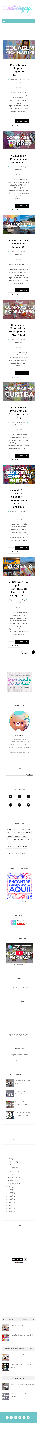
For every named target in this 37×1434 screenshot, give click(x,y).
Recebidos (18, 846)
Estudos (20, 839)
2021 (10, 1199)
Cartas (9, 832)
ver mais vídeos (19, 965)
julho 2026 (13, 1162)
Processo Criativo (21, 843)
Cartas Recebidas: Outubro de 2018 (22, 1335)
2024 (10, 1190)
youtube (28, 799)
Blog (17, 829)
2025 (10, 1187)
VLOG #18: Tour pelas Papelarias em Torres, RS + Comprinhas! (18, 588)
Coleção (17, 836)
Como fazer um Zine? (17, 1325)
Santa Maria (17, 849)
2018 (10, 1208)
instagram (19, 799)
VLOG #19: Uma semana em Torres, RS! (18, 243)
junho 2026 (13, 1177)
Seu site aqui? (19, 1060)
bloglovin (28, 808)
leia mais (28, 747)
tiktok (10, 808)
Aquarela (10, 829)
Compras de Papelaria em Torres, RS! (18, 159)
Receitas (25, 846)
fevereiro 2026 (14, 1180)
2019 (10, 1205)
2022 (10, 1196)
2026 (10, 1159)
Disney (9, 839)
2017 (10, 1211)
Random (9, 846)
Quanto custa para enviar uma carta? (22, 1384)
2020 (10, 1202)
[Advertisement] (19, 32)
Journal (28, 839)
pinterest (19, 808)
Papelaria (10, 843)
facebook (10, 799)
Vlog (23, 853)
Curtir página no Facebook (19, 987)
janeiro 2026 (14, 1184)
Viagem (17, 853)
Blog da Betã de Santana (20, 1055)
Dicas (24, 836)
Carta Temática (25, 829)
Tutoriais (10, 853)
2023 (10, 1193)
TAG (25, 849)
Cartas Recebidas (19, 832)
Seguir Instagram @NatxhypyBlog (19, 1035)
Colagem (9, 836)
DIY (15, 839)
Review (9, 849)
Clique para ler (22, 121)
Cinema (28, 832)
